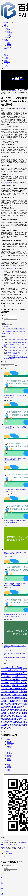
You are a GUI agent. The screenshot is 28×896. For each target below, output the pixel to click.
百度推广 (9, 44)
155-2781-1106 (4, 22)
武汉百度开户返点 (16, 673)
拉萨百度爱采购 (19, 703)
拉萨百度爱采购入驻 (10, 706)
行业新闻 (6, 40)
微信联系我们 (4, 773)
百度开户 (9, 45)
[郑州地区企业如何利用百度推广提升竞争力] (15, 654)
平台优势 (6, 26)
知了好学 (9, 34)
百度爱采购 (10, 33)
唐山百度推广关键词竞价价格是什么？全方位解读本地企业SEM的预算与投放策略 (15, 344)
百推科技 (3, 847)
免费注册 (10, 22)
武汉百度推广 (18, 847)
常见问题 (9, 47)
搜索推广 (9, 29)
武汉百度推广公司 (14, 90)
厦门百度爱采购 (10, 712)
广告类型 (6, 28)
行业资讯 (9, 42)
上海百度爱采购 (10, 725)
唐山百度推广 (6, 183)
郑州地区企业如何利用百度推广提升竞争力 (15, 657)
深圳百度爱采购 (19, 715)
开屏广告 (9, 36)
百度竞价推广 (13, 268)
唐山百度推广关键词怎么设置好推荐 (14, 329)
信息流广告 (10, 31)
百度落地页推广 (17, 682)
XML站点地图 (13, 844)
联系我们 (6, 48)
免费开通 (3, 873)
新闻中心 (3, 762)
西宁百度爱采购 (10, 691)
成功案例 (6, 39)
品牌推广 (9, 37)
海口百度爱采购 (10, 700)
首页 (5, 25)
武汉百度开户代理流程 (11, 667)
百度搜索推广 (13, 679)
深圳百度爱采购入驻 (10, 719)
